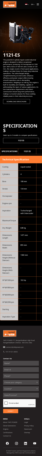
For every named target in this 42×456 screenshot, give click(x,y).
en (32, 4)
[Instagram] (16, 443)
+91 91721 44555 (11, 352)
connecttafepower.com (15, 347)
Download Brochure (16, 101)
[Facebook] (7, 443)
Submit (11, 411)
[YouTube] (34, 443)
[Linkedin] (25, 443)
